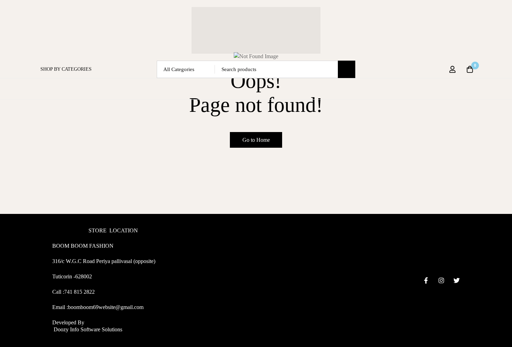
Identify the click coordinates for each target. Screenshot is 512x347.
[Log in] (452, 69)
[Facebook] (426, 280)
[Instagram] (441, 280)
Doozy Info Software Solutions (87, 329)
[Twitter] (456, 280)
